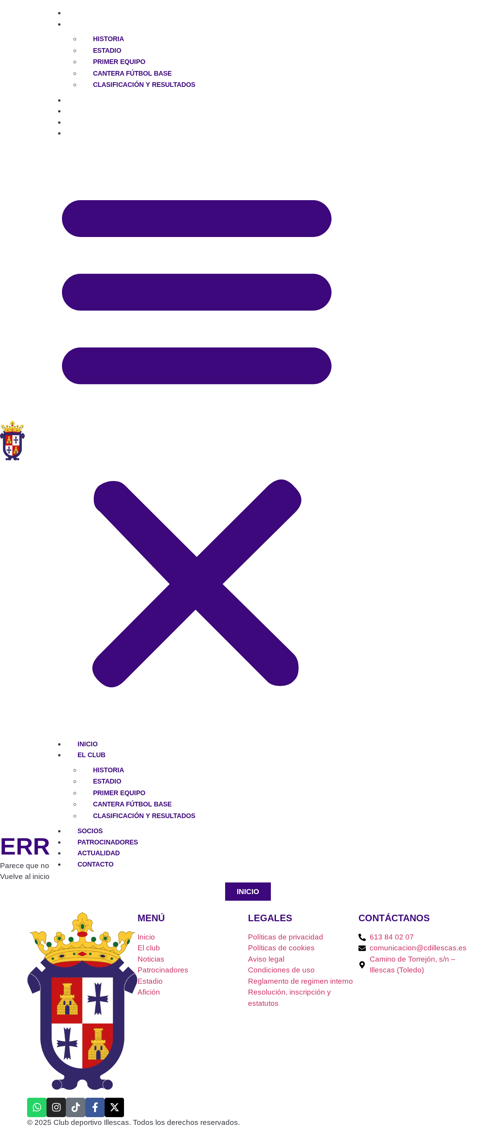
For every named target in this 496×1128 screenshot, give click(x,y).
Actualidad (86, 122)
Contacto (83, 133)
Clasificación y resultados (144, 84)
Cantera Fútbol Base (132, 73)
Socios (77, 100)
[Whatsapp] (36, 1107)
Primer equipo (119, 62)
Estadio (107, 50)
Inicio (75, 13)
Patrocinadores (95, 111)
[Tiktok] (75, 1107)
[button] (197, 437)
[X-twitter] (114, 1107)
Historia (108, 39)
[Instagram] (56, 1107)
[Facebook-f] (95, 1107)
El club (79, 24)
